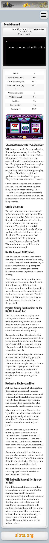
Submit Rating (38, 29)
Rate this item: (19, 29)
